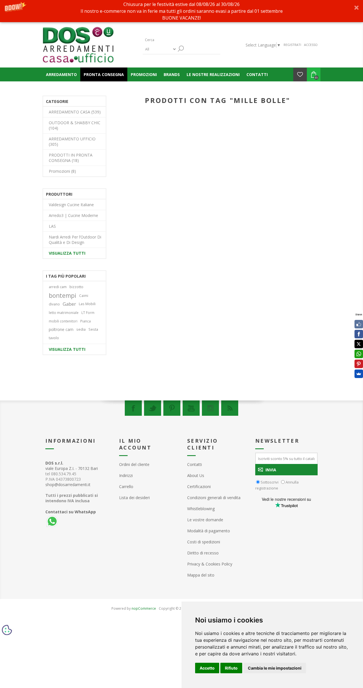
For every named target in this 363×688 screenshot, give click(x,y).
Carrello (126, 486)
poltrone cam (61, 329)
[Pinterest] (171, 408)
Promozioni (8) (62, 171)
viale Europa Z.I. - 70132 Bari (71, 465)
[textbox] (170, 40)
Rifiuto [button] (231, 668)
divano (54, 304)
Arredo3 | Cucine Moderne (73, 215)
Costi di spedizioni (203, 542)
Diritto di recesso (203, 553)
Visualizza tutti (67, 253)
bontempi (62, 295)
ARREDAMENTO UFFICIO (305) (72, 141)
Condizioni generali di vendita (213, 497)
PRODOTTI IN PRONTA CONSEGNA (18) (70, 157)
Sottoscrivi (269, 482)
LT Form (87, 312)
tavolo (54, 337)
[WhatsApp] (358, 354)
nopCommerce (144, 608)
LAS (52, 226)
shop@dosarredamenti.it (67, 484)
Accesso (311, 45)
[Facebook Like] (358, 324)
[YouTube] (191, 408)
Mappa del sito (200, 575)
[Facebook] (133, 408)
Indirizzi (126, 475)
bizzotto (76, 286)
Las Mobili (87, 303)
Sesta (93, 329)
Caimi (83, 295)
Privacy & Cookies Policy (209, 564)
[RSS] (229, 408)
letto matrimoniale (64, 312)
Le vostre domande (205, 519)
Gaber (69, 304)
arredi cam (58, 286)
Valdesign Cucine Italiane (71, 204)
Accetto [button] (207, 668)
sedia (81, 329)
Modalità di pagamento (208, 530)
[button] (181, 11)
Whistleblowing (201, 508)
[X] (358, 344)
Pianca (85, 321)
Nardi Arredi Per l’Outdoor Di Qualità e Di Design (75, 239)
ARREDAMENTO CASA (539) (75, 112)
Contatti (194, 464)
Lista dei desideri (134, 497)
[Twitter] (152, 408)
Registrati (292, 45)
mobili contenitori (63, 321)
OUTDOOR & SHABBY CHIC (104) (74, 125)
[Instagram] (210, 408)
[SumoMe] (358, 374)
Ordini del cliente (134, 464)
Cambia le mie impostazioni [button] (274, 668)
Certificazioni (199, 486)
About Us (195, 475)
